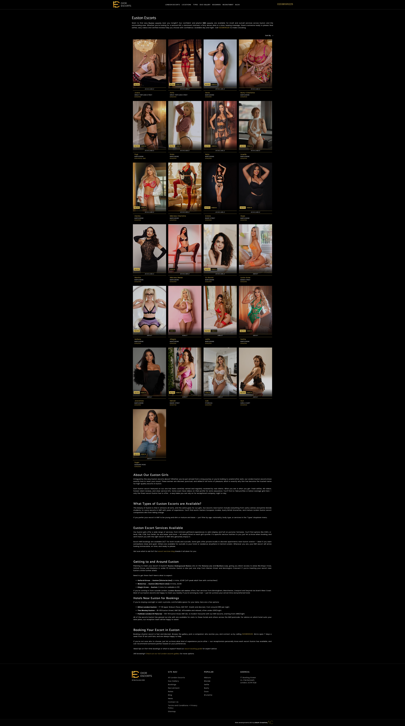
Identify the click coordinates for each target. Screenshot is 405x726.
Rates (170, 691)
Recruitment (228, 5)
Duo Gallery (205, 5)
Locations (186, 5)
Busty (206, 688)
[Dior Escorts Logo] (122, 4)
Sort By (268, 35)
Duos (206, 691)
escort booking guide (193, 649)
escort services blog (166, 551)
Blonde (207, 681)
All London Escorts (176, 677)
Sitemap (172, 711)
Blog (237, 5)
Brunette (208, 695)
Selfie (206, 684)
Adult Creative (261, 723)
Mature (207, 677)
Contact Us (173, 702)
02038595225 (285, 4)
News (170, 698)
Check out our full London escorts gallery (163, 654)
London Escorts (172, 5)
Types (195, 5)
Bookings (216, 5)
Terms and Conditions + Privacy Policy (182, 706)
